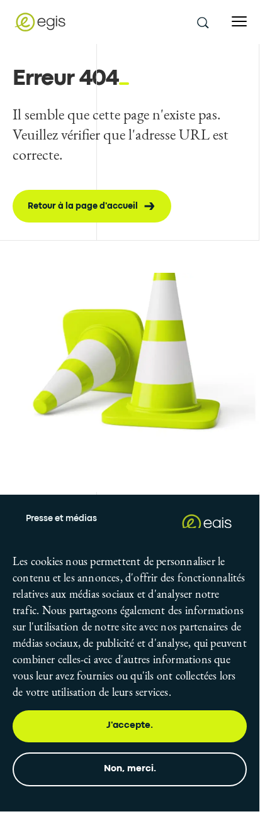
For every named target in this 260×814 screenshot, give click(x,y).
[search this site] (202, 22)
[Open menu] (239, 21)
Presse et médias (61, 518)
